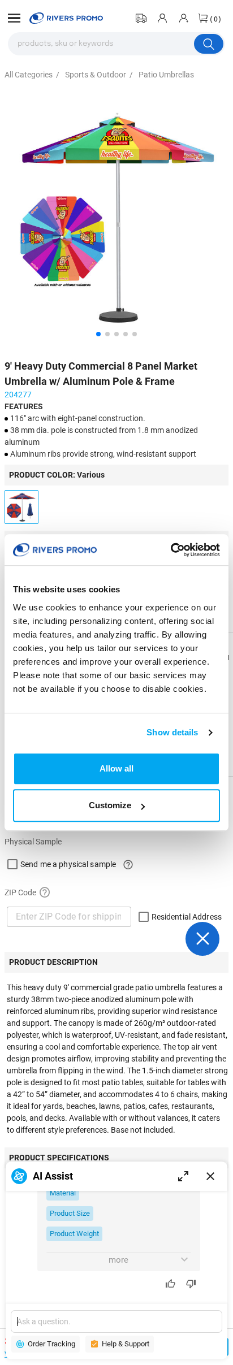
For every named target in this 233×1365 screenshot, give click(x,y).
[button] (14, 18)
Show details (172, 732)
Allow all (116, 768)
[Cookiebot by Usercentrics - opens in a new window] (170, 550)
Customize (110, 805)
